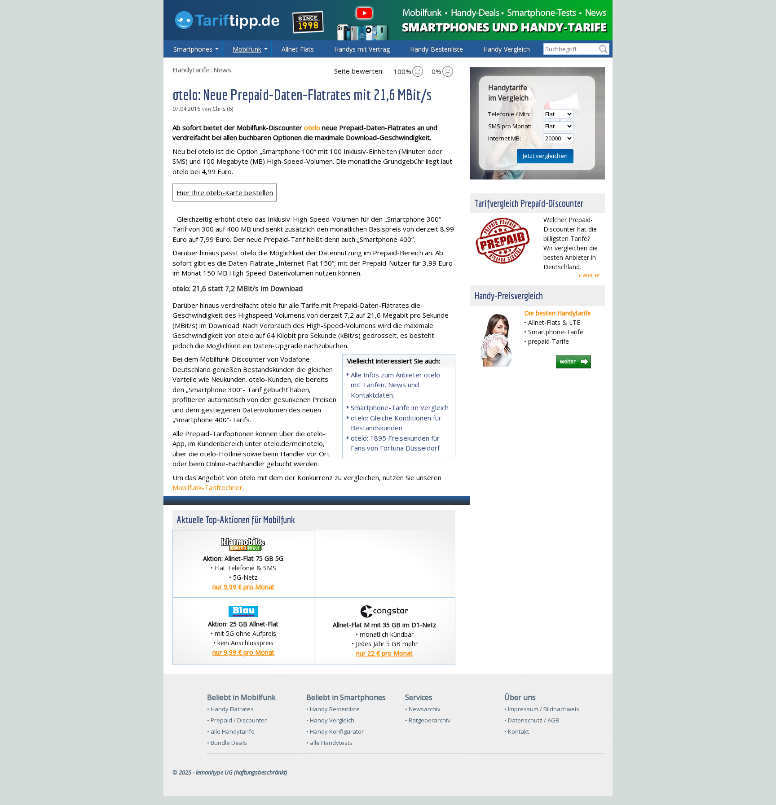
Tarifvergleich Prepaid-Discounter (529, 203)
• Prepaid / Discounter (237, 720)
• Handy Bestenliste (333, 709)
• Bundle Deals (227, 743)
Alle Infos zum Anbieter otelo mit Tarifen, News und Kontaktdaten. (395, 384)
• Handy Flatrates (230, 709)
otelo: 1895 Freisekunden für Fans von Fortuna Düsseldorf (395, 443)
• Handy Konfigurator (335, 731)
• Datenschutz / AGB (531, 720)
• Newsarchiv (423, 709)
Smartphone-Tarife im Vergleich (400, 407)
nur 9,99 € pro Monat (243, 586)
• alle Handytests (329, 743)
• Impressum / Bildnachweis (541, 709)
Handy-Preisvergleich (509, 295)
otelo (313, 127)
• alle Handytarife (231, 731)
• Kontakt (516, 731)
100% (402, 71)
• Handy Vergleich (330, 720)
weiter (591, 275)
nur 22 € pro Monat (384, 653)
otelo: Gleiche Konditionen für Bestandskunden (396, 423)
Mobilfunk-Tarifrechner (207, 487)
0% (436, 71)
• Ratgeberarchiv (427, 720)
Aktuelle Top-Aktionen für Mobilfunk (236, 519)
